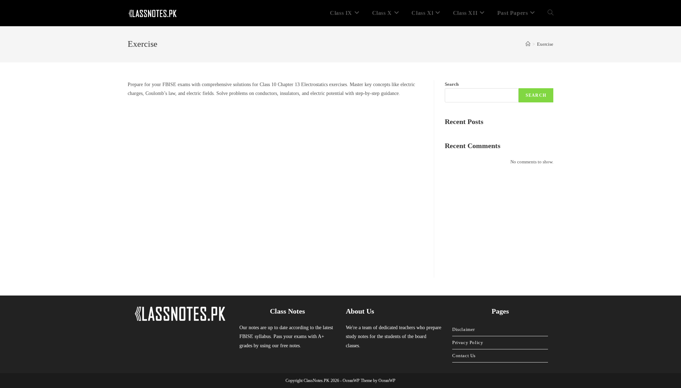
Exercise (545, 44)
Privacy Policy (467, 342)
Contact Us (464, 355)
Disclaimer (463, 329)
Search (452, 84)
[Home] (528, 44)
